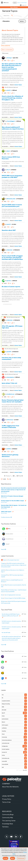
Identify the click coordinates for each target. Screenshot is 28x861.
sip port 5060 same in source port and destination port (12, 205)
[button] (5, 858)
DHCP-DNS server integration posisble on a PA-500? (12, 176)
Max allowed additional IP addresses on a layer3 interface (13, 128)
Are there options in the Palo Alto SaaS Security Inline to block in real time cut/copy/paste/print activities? (12, 67)
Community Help (7, 817)
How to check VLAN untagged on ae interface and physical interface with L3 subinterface (12, 257)
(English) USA (24, 5)
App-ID (3, 712)
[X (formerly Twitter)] (7, 836)
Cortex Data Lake (5, 758)
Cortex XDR (4, 761)
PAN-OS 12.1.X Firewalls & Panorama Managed (12, 496)
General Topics (18, 84)
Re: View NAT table (6, 632)
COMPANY (6, 784)
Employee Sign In (24, 2)
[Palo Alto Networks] (14, 779)
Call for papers (5, 725)
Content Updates (5, 749)
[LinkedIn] (16, 836)
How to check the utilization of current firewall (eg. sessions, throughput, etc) (12, 97)
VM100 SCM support (6, 511)
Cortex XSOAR (5, 764)
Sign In (19, 2)
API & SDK (4, 709)
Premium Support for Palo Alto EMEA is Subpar (12, 500)
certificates (4, 728)
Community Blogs (7, 814)
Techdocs (5, 827)
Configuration (5, 746)
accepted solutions (6, 700)
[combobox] (8, 15)
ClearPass (4, 731)
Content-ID (4, 752)
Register (14, 2)
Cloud (3, 734)
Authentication (5, 719)
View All (3, 549)
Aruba (3, 715)
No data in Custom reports (11, 286)
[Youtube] (11, 836)
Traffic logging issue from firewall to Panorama (10, 426)
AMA (3, 706)
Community (4, 737)
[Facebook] (21, 836)
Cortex (3, 755)
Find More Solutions (5, 517)
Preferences (21, 858)
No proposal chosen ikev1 (13, 560)
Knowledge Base (7, 823)
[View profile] (3, 57)
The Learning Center (9, 820)
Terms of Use (6, 802)
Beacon (3, 722)
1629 (18, 475)
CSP (3, 767)
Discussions (6, 21)
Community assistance (7, 740)
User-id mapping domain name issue (13, 594)
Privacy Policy (6, 799)
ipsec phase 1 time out (9, 383)
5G (2, 697)
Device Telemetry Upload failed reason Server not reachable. (12, 401)
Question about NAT (9, 230)
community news (5, 743)
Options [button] (22, 21)
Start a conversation (7, 49)
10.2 (3, 694)
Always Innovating (6, 703)
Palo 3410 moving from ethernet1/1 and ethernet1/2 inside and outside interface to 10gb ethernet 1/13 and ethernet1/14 (13, 489)
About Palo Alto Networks (10, 786)
